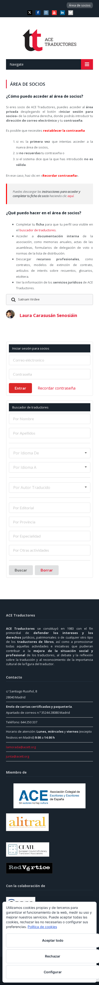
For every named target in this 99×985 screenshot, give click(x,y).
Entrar (20, 388)
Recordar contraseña (56, 388)
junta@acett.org (17, 756)
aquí (71, 196)
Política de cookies (42, 927)
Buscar (21, 570)
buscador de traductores (37, 230)
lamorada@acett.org (21, 747)
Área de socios (80, 5)
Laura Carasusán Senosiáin (48, 315)
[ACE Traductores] (50, 39)
